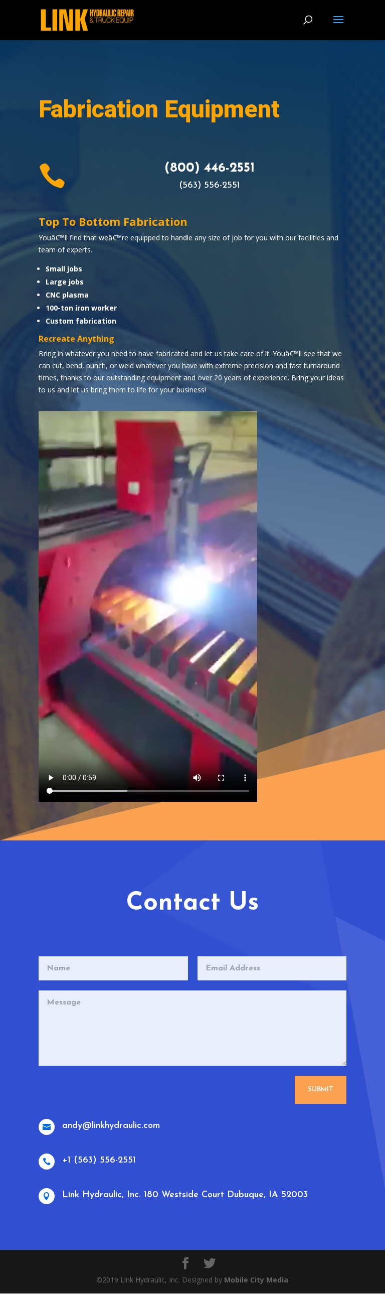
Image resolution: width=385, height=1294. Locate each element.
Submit (320, 1089)
